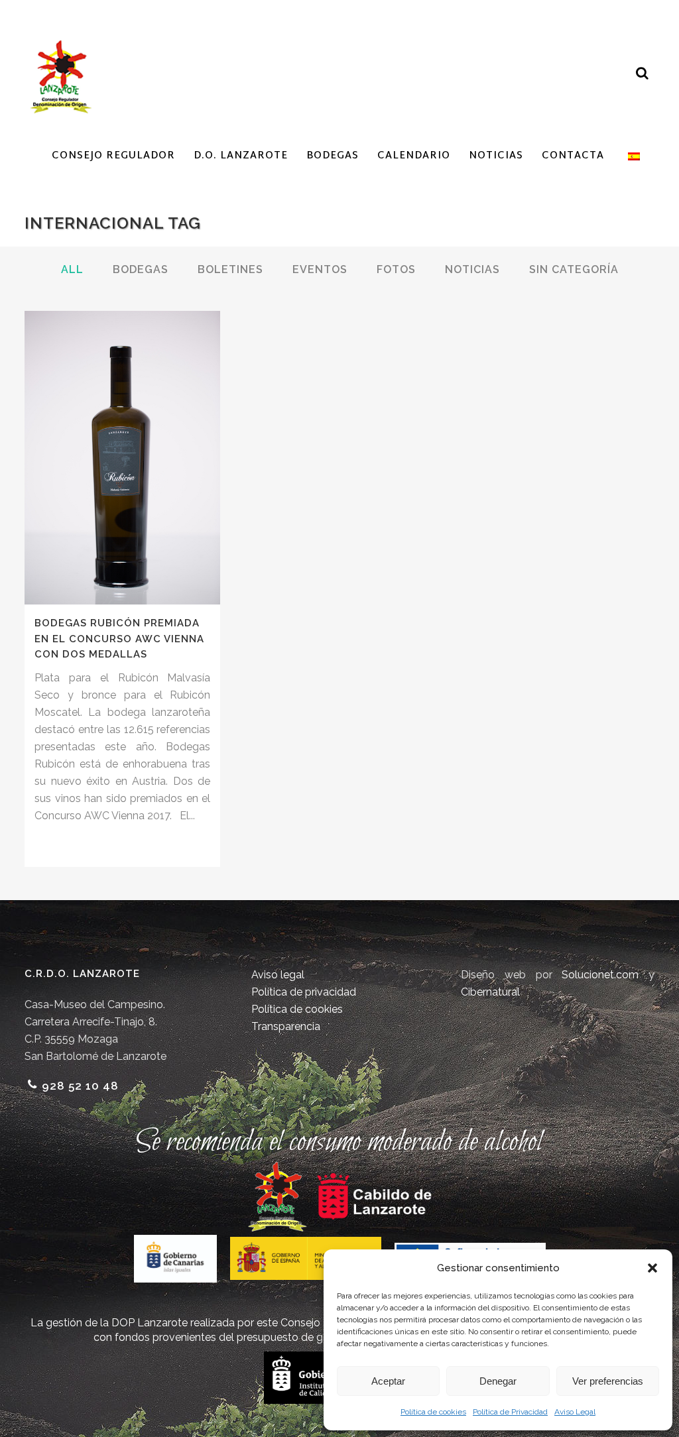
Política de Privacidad (510, 1411)
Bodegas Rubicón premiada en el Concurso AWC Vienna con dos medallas (119, 638)
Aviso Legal (574, 1411)
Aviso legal (277, 974)
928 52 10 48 (80, 1085)
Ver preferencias (607, 1381)
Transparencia (285, 1026)
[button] (652, 1268)
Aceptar (388, 1381)
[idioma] (631, 156)
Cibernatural (490, 992)
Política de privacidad (303, 992)
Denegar (498, 1381)
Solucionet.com (600, 974)
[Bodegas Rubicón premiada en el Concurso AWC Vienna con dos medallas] (122, 457)
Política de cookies (433, 1411)
